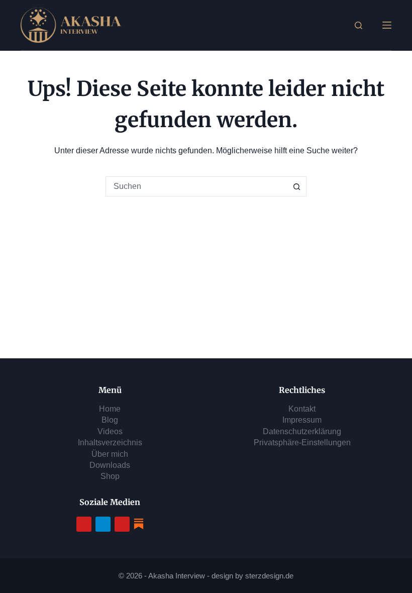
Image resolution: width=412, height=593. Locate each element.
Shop (110, 476)
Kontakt (302, 409)
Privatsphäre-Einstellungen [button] (302, 442)
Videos (110, 431)
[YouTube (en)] (122, 524)
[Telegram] (103, 524)
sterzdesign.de (269, 575)
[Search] (358, 25)
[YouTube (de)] (83, 524)
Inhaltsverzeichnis (110, 442)
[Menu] (386, 25)
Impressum (302, 420)
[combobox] (196, 186)
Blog (109, 420)
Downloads (109, 465)
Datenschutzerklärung (302, 431)
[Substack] (139, 523)
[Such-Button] (296, 186)
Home (110, 409)
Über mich (109, 454)
